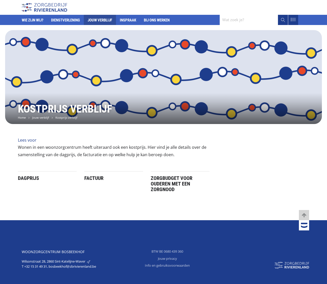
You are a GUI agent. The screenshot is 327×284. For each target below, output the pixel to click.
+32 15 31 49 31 (35, 266)
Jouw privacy (167, 258)
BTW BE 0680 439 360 (167, 251)
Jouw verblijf (40, 117)
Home (22, 117)
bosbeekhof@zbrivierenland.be (72, 266)
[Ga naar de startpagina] (44, 6)
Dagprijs (28, 178)
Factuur (93, 178)
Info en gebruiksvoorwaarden (167, 265)
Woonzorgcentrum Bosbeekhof (53, 251)
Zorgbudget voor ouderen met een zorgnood (171, 183)
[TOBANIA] (304, 225)
